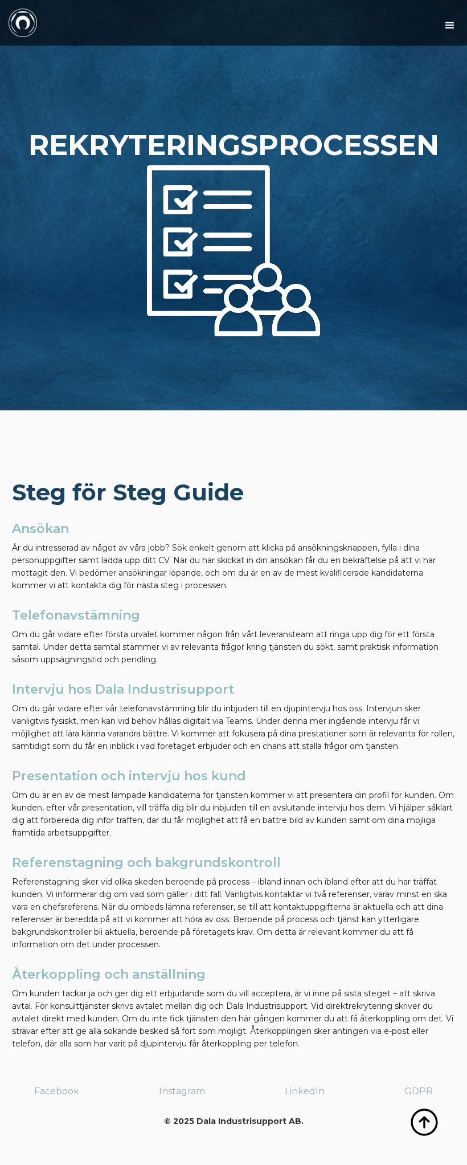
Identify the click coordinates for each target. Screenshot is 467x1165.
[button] (450, 26)
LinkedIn (305, 1091)
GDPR (418, 1091)
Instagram (182, 1091)
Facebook (56, 1091)
